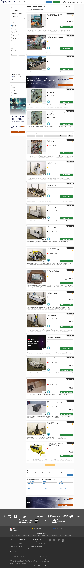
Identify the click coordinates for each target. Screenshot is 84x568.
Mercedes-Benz (15, 34)
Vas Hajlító (61, 483)
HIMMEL (14, 40)
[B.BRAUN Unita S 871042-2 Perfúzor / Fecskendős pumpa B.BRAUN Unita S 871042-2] (36, 450)
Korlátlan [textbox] (14, 72)
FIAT (13, 46)
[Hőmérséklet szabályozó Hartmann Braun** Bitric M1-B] (36, 386)
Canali (14, 26)
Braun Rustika (39, 136)
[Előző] (28, 20)
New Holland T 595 (25, 535)
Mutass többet (50, 492)
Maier (13, 41)
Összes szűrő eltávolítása (39, 9)
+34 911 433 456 (15, 530)
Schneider (14, 37)
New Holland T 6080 (44, 535)
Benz (13, 32)
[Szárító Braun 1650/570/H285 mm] (36, 299)
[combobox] (18, 72)
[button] (82, 2)
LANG (14, 28)
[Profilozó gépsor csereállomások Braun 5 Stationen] (36, 190)
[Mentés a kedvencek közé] (72, 16)
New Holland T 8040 (16, 535)
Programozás (62, 481)
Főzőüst (60, 535)
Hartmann (14, 35)
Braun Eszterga (53, 136)
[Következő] (72, 133)
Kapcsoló (45, 486)
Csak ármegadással (15, 57)
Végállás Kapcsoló (62, 488)
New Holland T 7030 (68, 535)
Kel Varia (45, 488)
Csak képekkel (15, 92)
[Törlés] (45, 2)
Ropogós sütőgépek (53, 535)
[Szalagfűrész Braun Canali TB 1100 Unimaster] (36, 42)
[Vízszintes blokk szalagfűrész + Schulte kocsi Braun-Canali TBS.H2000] (36, 21)
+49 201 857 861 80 (59, 528)
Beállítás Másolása (31, 486)
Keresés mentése (50, 465)
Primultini (14, 43)
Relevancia (67, 6)
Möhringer (14, 31)
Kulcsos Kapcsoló (46, 490)
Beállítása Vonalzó (31, 490)
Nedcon (14, 29)
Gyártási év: (13, 58)
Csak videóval (15, 93)
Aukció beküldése (66, 85)
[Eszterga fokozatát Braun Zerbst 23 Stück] (36, 429)
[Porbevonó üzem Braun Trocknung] (36, 212)
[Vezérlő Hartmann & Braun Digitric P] (36, 408)
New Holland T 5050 (35, 535)
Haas (44, 483)
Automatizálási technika (17, 13)
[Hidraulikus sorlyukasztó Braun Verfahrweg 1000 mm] (36, 255)
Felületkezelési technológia (17, 12)
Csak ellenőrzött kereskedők (18, 95)
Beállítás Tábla (30, 488)
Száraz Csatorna (62, 136)
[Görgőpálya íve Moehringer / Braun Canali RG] (36, 63)
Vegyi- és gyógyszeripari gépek (18, 15)
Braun (14, 25)
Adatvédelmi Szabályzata (30, 565)
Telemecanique (15, 38)
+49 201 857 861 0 (37, 528)
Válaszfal (60, 486)
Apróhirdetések (15, 85)
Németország (16, 74)
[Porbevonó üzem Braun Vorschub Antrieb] (36, 233)
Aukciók (14, 87)
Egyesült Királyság (17, 76)
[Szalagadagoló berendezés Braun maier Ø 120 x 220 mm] (36, 169)
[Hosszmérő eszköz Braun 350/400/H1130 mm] (36, 321)
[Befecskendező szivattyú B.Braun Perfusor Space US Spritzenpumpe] (36, 277)
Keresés (49, 1)
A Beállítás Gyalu (30, 481)
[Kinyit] (50, 33)
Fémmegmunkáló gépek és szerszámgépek (17, 8)
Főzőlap (44, 481)
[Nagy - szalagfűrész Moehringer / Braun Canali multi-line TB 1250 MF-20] (36, 96)
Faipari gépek (15, 10)
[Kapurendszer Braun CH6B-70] (36, 147)
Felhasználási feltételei (42, 565)
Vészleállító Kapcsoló (63, 490)
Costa (13, 44)
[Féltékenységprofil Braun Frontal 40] (36, 364)
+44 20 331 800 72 (16, 528)
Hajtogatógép (31, 136)
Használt (14, 80)
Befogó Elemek (30, 483)
